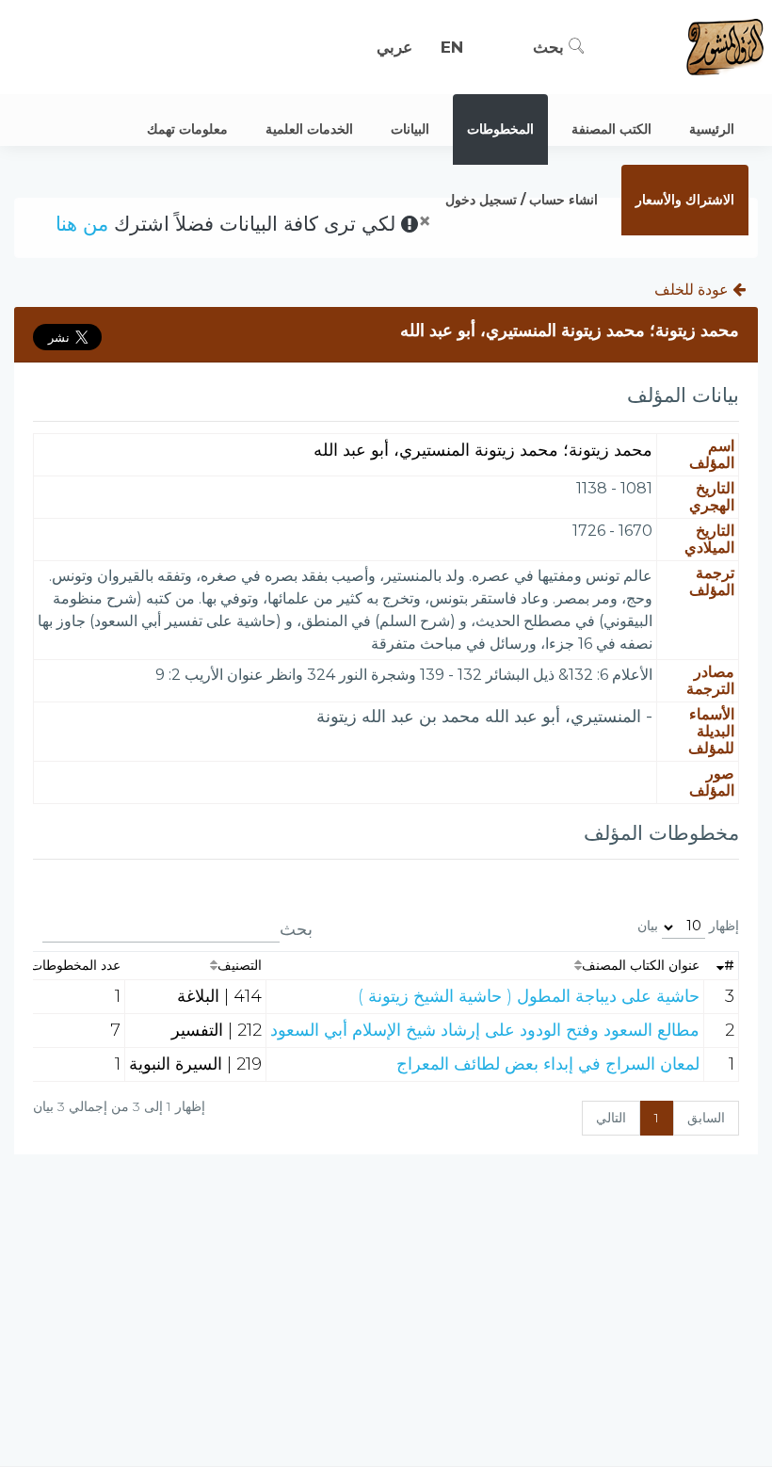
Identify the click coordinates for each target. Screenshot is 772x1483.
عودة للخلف (693, 289)
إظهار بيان (688, 925)
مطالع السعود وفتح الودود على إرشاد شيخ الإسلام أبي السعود (485, 1030)
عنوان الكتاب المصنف (641, 965)
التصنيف (239, 965)
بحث (551, 47)
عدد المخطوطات (75, 965)
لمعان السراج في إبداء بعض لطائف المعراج (548, 1064)
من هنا (82, 223)
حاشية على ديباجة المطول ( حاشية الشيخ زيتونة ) (529, 996)
